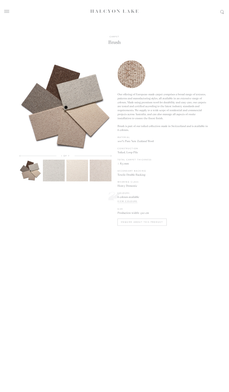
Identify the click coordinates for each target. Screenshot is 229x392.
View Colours (127, 201)
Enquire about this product (142, 222)
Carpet (115, 37)
